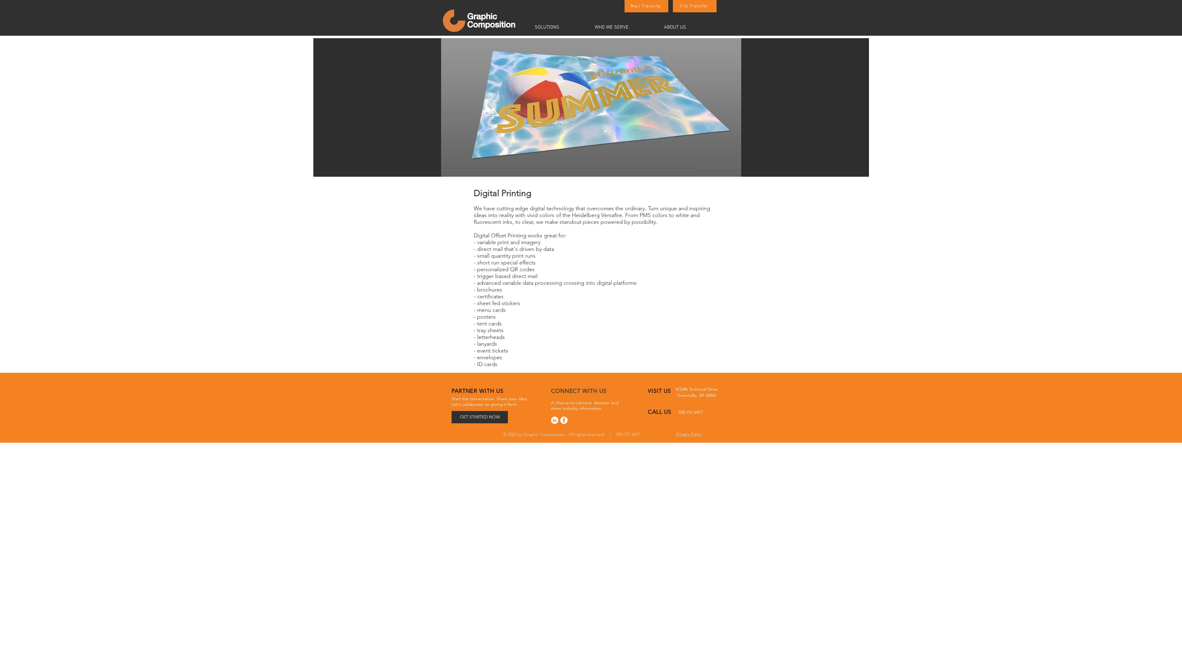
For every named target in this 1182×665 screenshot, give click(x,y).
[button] (560, 27)
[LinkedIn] (554, 420)
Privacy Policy (689, 434)
